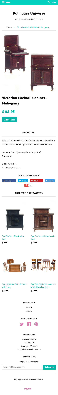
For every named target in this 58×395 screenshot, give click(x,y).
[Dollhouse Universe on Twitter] (22, 325)
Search (29, 307)
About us (29, 311)
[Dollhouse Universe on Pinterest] (36, 325)
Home (9, 27)
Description (28, 132)
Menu (7, 2)
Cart (54, 2)
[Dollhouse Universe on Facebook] (29, 325)
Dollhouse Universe (29, 13)
